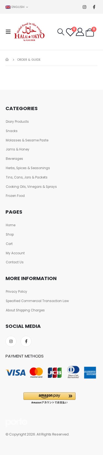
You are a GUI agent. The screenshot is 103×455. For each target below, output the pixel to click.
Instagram (10, 341)
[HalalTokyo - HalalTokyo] (29, 32)
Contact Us (15, 262)
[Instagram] (84, 7)
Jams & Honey (17, 149)
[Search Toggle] (61, 32)
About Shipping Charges (25, 310)
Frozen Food (15, 196)
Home (10, 225)
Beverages (14, 159)
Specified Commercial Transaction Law (37, 301)
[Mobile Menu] (9, 32)
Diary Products (17, 121)
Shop (10, 234)
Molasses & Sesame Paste (27, 140)
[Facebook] (94, 7)
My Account (15, 253)
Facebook (26, 341)
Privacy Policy (16, 291)
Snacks (12, 131)
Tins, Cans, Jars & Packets (27, 177)
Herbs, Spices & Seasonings (28, 168)
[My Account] (80, 32)
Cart (9, 244)
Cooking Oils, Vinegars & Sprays (31, 187)
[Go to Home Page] (7, 59)
